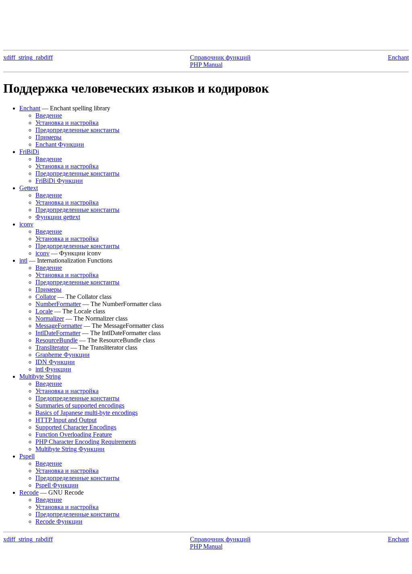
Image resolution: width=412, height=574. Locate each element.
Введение (48, 115)
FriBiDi (29, 151)
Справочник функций (220, 57)
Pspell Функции (56, 485)
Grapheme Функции (62, 354)
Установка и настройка (67, 122)
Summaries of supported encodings (79, 405)
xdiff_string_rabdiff (28, 57)
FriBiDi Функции (59, 180)
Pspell (27, 456)
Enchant (398, 57)
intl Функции (53, 369)
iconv (26, 224)
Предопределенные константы (77, 129)
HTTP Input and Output (66, 420)
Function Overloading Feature (73, 434)
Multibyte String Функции (70, 449)
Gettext (28, 187)
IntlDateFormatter (57, 332)
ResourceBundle (56, 340)
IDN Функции (55, 361)
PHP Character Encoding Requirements (85, 441)
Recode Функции (58, 521)
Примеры (48, 137)
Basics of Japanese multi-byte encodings (86, 412)
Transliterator (52, 347)
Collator (45, 296)
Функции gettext (57, 216)
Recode (29, 492)
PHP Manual (206, 64)
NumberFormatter (58, 303)
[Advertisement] (206, 21)
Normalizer (49, 318)
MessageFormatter (58, 325)
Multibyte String (40, 376)
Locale (44, 311)
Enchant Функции (59, 144)
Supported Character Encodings (75, 427)
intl (23, 260)
